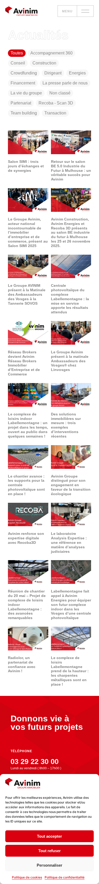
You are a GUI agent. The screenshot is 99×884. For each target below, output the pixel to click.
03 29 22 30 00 (35, 761)
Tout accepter (49, 836)
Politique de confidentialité (64, 877)
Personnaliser (49, 865)
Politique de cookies (27, 877)
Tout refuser (49, 850)
